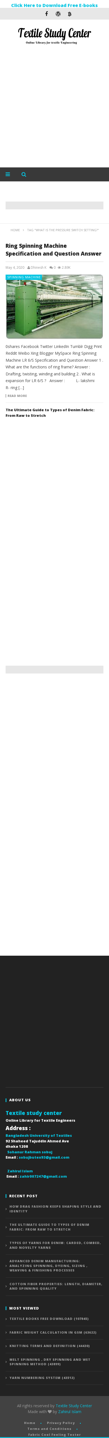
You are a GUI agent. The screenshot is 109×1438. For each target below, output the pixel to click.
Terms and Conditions (49, 1429)
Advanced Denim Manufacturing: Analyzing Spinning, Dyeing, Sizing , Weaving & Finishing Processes (48, 1265)
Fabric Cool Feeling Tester (54, 1434)
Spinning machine (24, 277)
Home (29, 1423)
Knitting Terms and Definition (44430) (50, 1346)
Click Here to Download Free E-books (54, 5)
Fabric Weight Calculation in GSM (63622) (53, 1332)
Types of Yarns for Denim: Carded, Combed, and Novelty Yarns (55, 1245)
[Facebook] (46, 14)
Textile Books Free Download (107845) (49, 1319)
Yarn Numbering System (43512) (42, 1378)
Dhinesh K (38, 267)
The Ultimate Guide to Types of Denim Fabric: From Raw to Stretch (49, 1226)
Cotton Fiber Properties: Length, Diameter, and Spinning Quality (56, 1286)
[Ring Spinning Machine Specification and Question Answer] (54, 307)
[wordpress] (58, 14)
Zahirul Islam (69, 1411)
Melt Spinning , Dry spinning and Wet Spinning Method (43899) (50, 1361)
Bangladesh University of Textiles (39, 1135)
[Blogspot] (70, 14)
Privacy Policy (61, 1423)
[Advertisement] (54, 107)
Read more (17, 396)
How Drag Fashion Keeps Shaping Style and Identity (55, 1208)
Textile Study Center (74, 1405)
